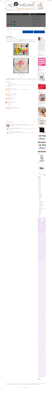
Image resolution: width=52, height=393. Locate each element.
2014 (39, 188)
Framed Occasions (39, 308)
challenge (41, 355)
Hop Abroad (44, 223)
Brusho (43, 261)
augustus (40, 197)
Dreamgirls (42, 224)
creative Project (41, 279)
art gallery (43, 352)
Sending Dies (44, 334)
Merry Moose (43, 271)
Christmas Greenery (41, 294)
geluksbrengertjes (39, 359)
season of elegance (41, 371)
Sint (38, 274)
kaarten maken (44, 256)
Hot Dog (45, 314)
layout (42, 221)
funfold (38, 223)
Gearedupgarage (41, 310)
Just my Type (43, 250)
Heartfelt (43, 241)
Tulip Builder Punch (41, 344)
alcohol (43, 351)
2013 (39, 189)
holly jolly (39, 281)
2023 (39, 180)
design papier (44, 279)
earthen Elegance (41, 357)
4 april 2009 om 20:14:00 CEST (13, 88)
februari (40, 211)
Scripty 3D (42, 333)
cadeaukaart (39, 233)
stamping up (40, 373)
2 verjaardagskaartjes (41, 201)
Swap (38, 230)
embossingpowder (39, 280)
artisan (45, 352)
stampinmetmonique (44, 373)
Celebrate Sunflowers (43, 247)
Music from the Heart (41, 325)
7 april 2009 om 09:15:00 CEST (14, 107)
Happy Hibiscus (44, 312)
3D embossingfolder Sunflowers (43, 285)
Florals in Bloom (42, 306)
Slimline (39, 229)
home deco (41, 238)
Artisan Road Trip (44, 287)
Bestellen (14, 9)
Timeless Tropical (39, 276)
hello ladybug (44, 360)
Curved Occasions (43, 298)
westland (39, 285)
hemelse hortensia (40, 361)
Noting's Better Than (40, 326)
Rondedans (40, 332)
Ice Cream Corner (42, 315)
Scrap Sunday (44, 229)
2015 (39, 187)
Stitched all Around (40, 339)
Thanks (45, 341)
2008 (39, 213)
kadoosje (45, 363)
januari (40, 212)
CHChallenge (42, 240)
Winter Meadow (39, 244)
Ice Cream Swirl (41, 316)
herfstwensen (44, 361)
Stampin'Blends (40, 220)
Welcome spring (40, 209)
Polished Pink (43, 330)
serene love (44, 371)
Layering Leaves (39, 270)
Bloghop (45, 219)
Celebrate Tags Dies (44, 292)
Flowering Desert (39, 307)
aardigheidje (43, 350)
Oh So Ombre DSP (44, 326)
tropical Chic (39, 258)
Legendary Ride (42, 319)
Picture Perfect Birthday (42, 252)
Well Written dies (44, 346)
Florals (40, 306)
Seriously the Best (39, 335)
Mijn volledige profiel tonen (41, 51)
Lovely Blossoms (42, 321)
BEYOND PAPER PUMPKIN (17, 10)
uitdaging (41, 229)
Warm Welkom (44, 243)
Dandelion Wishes (39, 299)
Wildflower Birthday (41, 278)
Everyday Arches (42, 303)
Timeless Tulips (42, 276)
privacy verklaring (33, 9)
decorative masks (41, 256)
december (40, 193)
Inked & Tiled (40, 317)
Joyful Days (40, 250)
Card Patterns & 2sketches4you (41, 204)
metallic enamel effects (42, 366)
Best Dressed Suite (40, 260)
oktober (40, 195)
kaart (45, 238)
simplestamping (44, 226)
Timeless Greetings (40, 342)
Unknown (9, 88)
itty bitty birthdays (39, 362)
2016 (39, 186)
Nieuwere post (7, 121)
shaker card (39, 372)
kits (43, 233)
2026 (39, 177)
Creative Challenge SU (42, 297)
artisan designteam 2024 (42, 222)
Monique (42, 37)
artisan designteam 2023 (41, 227)
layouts (40, 203)
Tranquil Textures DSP (43, 343)
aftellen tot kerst (41, 351)
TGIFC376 (40, 341)
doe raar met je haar (41, 202)
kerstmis (42, 245)
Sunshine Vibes (42, 254)
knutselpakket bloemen (40, 364)
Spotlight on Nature (40, 337)
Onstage (45, 242)
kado (40, 363)
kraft (45, 364)
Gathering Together (43, 267)
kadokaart (42, 363)
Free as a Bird (39, 249)
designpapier (44, 225)
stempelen (39, 225)
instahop (41, 221)
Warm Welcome (40, 243)
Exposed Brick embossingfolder (43, 265)
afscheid (38, 351)
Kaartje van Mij (44, 317)
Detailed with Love (44, 263)
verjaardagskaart (42, 375)
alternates (41, 352)
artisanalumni (44, 232)
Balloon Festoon (39, 288)
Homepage (21, 121)
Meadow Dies (43, 323)
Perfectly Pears (39, 328)
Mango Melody (40, 271)
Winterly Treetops (39, 348)
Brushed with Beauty (40, 261)
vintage (45, 375)
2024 (39, 179)
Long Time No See (42, 270)
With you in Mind (44, 348)
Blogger (28, 387)
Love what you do (41, 251)
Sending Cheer (41, 334)
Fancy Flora (39, 305)
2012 (39, 190)
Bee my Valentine (44, 289)
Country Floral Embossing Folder (41, 296)
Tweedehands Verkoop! (28, 9)
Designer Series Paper (40, 231)
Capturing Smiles (39, 292)
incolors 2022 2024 (41, 281)
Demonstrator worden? (22, 9)
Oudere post (35, 121)
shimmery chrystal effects (42, 283)
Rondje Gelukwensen (44, 332)
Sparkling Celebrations (41, 274)
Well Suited (41, 346)
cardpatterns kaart (41, 206)
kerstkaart (45, 224)
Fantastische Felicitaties (42, 305)
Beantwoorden (9, 86)
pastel (43, 368)
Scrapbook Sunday (41, 232)
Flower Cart (45, 306)
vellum (40, 375)
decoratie (39, 238)
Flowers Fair (42, 307)
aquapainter (42, 244)
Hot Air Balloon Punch (42, 314)
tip (45, 283)
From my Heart (42, 249)
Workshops (17, 9)
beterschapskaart (41, 353)
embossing (39, 224)
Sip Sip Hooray (43, 236)
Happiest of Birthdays (40, 312)
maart (40, 210)
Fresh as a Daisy (43, 308)
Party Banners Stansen (41, 272)
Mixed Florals (40, 242)
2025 (39, 178)
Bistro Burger (39, 247)
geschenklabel (39, 245)
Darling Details (43, 299)
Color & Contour (40, 241)
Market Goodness (40, 323)
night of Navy (39, 368)
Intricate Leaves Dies (42, 269)
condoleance (39, 279)
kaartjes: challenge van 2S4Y (42, 208)
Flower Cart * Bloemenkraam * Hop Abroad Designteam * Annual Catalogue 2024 (17, 124)
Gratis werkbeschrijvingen (38, 9)
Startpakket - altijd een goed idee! (9, 9)
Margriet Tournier (9, 107)
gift (41, 359)
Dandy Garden (40, 263)
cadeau (42, 234)
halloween (43, 359)
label (43, 245)
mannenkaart (41, 230)
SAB (38, 236)
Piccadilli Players (42, 328)
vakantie (38, 375)
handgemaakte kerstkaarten (40, 360)
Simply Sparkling (42, 335)
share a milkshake (42, 372)
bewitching (45, 353)
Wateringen (39, 346)
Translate (43, 55)
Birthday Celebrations (42, 290)
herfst (42, 233)
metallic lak (45, 366)
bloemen (45, 230)
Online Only (43, 242)
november (40, 194)
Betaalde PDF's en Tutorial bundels (9, 10)
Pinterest (40, 68)
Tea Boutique (42, 341)
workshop (41, 258)
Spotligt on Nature (44, 337)
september (40, 196)
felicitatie (43, 280)
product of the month (42, 370)
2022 (39, 181)
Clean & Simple (41, 223)
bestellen (39, 221)
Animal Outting (41, 287)
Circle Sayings (44, 294)
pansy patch (42, 368)
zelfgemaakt (39, 219)
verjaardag (44, 231)
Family (40, 207)
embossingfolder (39, 226)
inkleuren (43, 238)
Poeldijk (41, 330)
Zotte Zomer (44, 278)
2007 (39, 214)
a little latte (41, 350)
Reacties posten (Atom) (11, 122)
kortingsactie (43, 364)
